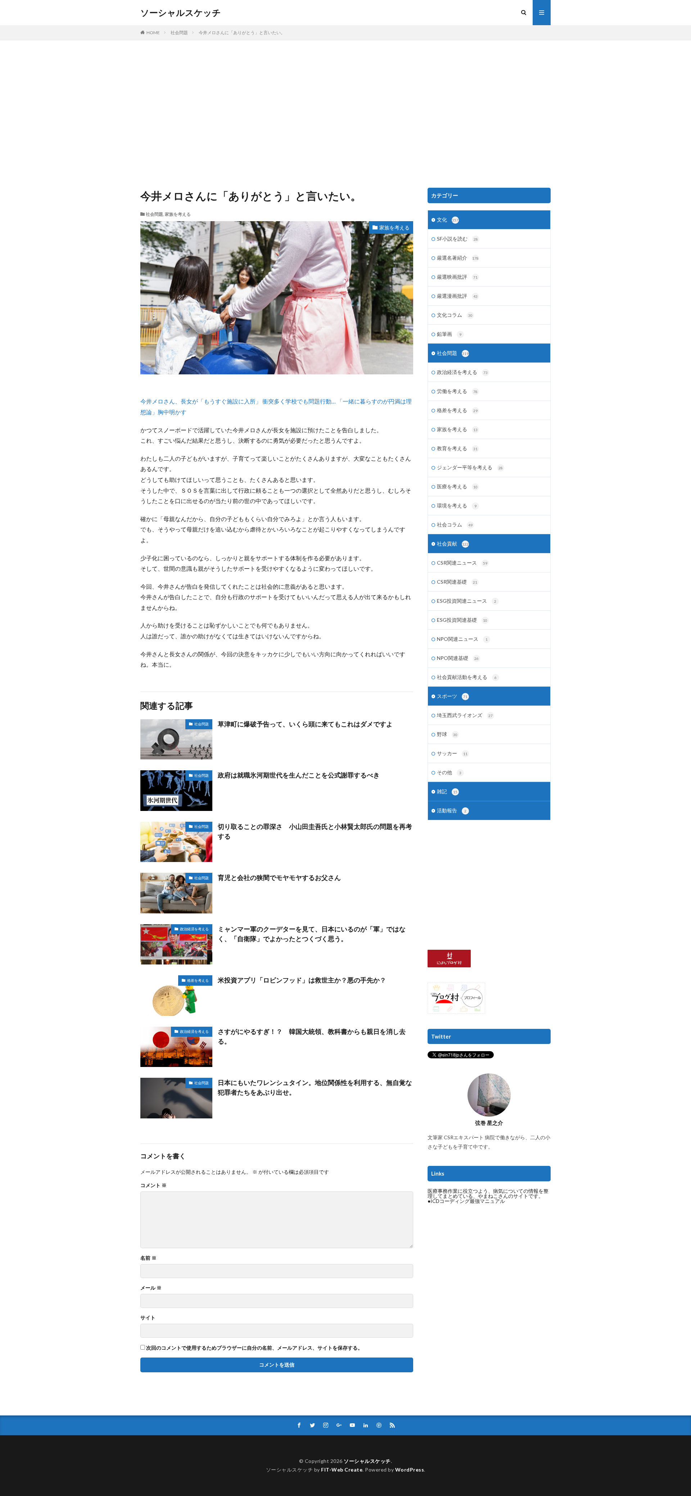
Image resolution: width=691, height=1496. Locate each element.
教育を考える (457, 448)
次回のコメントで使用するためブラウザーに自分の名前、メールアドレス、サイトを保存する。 (254, 1347)
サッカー (452, 753)
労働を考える (457, 391)
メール (151, 1287)
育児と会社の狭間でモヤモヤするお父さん (279, 877)
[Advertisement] (345, 112)
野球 (447, 734)
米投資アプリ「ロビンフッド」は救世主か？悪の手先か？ (302, 980)
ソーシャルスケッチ (180, 12)
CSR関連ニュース (462, 563)
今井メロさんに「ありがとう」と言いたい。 (242, 32)
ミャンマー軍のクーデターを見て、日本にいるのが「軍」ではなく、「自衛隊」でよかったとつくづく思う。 (312, 934)
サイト (147, 1317)
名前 (148, 1257)
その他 (449, 772)
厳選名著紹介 (458, 258)
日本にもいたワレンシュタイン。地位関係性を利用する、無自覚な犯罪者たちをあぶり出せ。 (315, 1087)
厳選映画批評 (457, 277)
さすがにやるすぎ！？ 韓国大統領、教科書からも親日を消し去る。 (312, 1036)
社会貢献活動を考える (467, 677)
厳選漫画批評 (457, 296)
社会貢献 (453, 544)
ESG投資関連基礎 (462, 620)
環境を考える (457, 505)
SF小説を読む (457, 239)
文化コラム (455, 315)
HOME (153, 32)
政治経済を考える (194, 929)
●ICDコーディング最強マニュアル (466, 1201)
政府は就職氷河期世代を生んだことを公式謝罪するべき (299, 775)
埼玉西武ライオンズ (465, 715)
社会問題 (179, 32)
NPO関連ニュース (462, 639)
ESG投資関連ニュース (466, 601)
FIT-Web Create (341, 1470)
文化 (448, 219)
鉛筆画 (449, 334)
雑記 (447, 791)
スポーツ (452, 696)
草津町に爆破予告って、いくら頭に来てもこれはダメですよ (305, 724)
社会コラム (455, 524)
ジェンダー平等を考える (470, 467)
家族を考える (178, 214)
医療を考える (457, 486)
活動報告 (451, 810)
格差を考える (198, 980)
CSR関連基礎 (457, 582)
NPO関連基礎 (458, 658)
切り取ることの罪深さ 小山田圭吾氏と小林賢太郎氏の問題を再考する (315, 831)
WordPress (409, 1470)
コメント (153, 1185)
